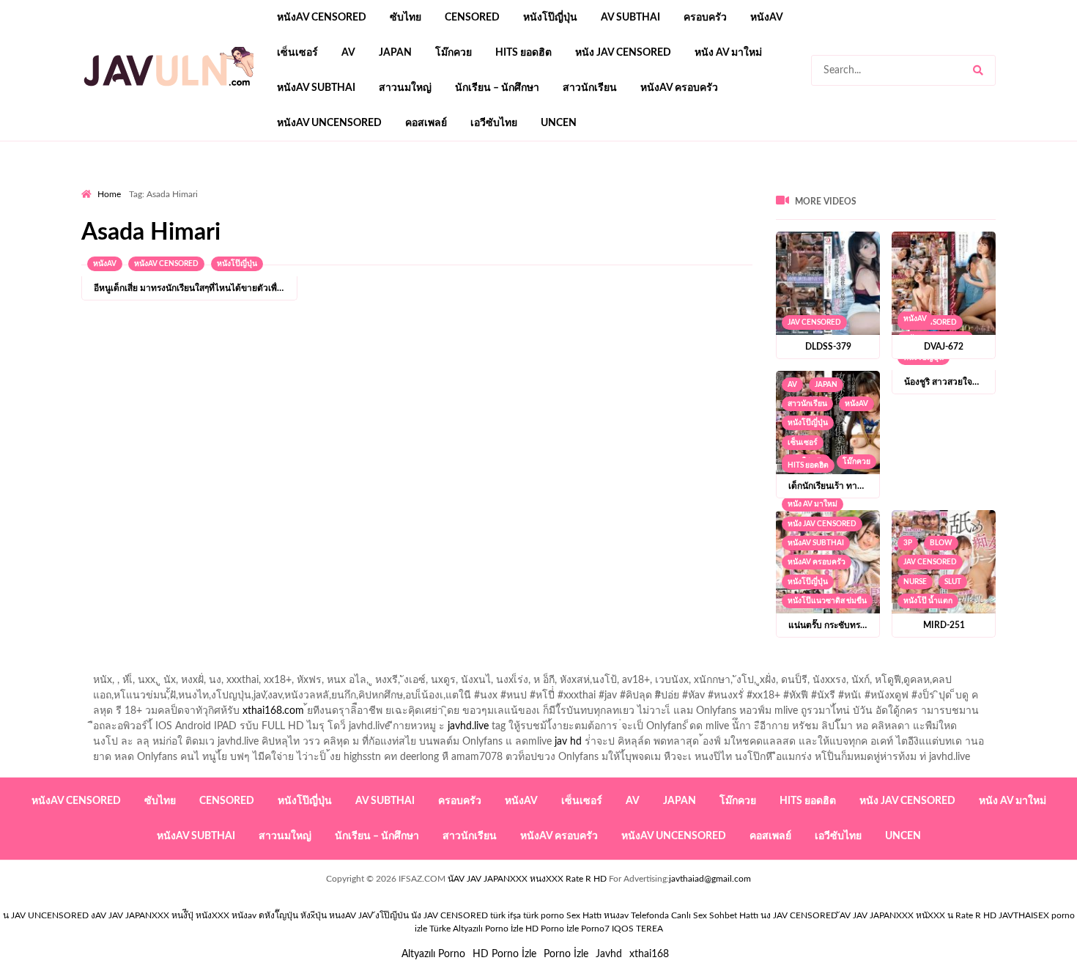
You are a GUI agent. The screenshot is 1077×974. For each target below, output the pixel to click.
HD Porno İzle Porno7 (567, 928)
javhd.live (468, 726)
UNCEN (559, 123)
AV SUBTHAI (630, 17)
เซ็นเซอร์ (297, 53)
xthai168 (649, 954)
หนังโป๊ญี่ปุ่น (550, 17)
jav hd (568, 742)
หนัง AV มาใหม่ (728, 53)
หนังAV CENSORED (321, 17)
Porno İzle (566, 954)
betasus (444, 184)
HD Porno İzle (504, 954)
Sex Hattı (584, 915)
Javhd (609, 954)
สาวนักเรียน (590, 88)
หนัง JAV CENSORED (623, 53)
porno (94, 184)
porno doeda (187, 184)
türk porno (543, 915)
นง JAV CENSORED (798, 915)
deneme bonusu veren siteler (284, 184)
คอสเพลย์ (426, 123)
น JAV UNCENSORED (46, 915)
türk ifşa (505, 915)
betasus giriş (387, 184)
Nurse (915, 582)
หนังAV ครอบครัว (679, 88)
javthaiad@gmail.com (710, 878)
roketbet (711, 184)
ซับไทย (405, 17)
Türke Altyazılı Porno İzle (476, 928)
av (348, 53)
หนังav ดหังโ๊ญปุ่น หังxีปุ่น (279, 915)
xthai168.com (273, 711)
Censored (472, 17)
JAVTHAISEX (1024, 915)
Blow (941, 543)
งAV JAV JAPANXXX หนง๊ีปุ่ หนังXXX (160, 915)
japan (395, 53)
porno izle (133, 184)
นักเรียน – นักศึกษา (497, 88)
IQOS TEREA (637, 928)
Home (109, 194)
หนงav (616, 915)
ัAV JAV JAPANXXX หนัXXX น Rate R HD (918, 915)
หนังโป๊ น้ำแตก (927, 601)
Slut (952, 582)
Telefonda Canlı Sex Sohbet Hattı (694, 915)
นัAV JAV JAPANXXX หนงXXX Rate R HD (527, 878)
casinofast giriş (648, 184)
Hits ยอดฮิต (523, 53)
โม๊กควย (453, 53)
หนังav (766, 17)
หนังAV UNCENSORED (329, 123)
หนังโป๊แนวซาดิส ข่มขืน (827, 601)
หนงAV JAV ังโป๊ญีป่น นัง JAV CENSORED (408, 915)
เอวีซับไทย (493, 123)
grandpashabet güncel (791, 184)
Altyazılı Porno (433, 954)
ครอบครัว (705, 17)
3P (907, 543)
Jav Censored (814, 322)
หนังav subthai (316, 88)
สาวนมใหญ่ (405, 88)
